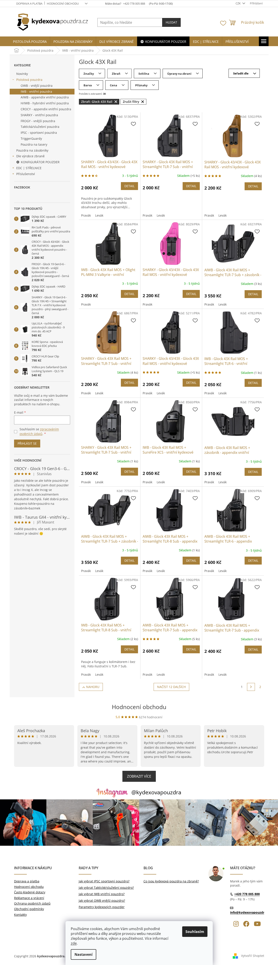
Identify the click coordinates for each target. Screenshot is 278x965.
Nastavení (83, 954)
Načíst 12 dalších (171, 687)
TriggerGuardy (31, 138)
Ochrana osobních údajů (32, 903)
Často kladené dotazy (29, 892)
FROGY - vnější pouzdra (38, 121)
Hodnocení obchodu (63, 3)
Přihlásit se (27, 443)
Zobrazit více (139, 776)
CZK (238, 3)
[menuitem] (30, 41)
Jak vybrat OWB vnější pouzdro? (102, 900)
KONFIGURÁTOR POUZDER (40, 162)
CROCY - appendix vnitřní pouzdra (46, 109)
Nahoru (92, 687)
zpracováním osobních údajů (39, 431)
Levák (99, 215)
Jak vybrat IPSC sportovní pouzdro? (104, 881)
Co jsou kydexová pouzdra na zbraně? (171, 881)
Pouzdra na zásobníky (32, 150)
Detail (129, 186)
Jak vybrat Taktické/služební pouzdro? (106, 887)
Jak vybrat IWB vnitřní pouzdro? (102, 894)
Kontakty (20, 914)
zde (74, 943)
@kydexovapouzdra (156, 792)
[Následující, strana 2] (251, 687)
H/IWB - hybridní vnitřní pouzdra (45, 103)
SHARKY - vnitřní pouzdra (39, 115)
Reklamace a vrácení (29, 898)
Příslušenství (25, 174)
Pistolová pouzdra (29, 80)
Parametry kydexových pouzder (102, 907)
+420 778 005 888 (247, 894)
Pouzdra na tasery (34, 144)
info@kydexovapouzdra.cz (250, 912)
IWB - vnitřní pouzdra (36, 91)
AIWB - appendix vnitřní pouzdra (45, 97)
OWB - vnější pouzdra (37, 85)
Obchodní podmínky (29, 909)
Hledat (171, 22)
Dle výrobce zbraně (30, 156)
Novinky (22, 74)
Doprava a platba (29, 3)
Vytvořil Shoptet (252, 956)
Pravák (86, 215)
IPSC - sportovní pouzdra (39, 132)
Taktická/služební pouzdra (40, 127)
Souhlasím (194, 931)
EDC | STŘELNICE (29, 168)
